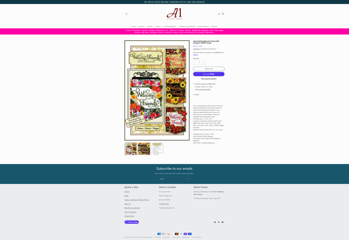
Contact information (196, 237)
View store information (203, 89)
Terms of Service (130, 212)
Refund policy (157, 237)
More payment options (208, 78)
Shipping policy (186, 237)
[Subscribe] (189, 179)
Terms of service (176, 237)
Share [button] (197, 94)
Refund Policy (129, 216)
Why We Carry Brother (132, 208)
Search (127, 191)
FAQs (126, 196)
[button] (127, 14)
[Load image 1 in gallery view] (131, 149)
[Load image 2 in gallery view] (144, 149)
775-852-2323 (164, 204)
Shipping (196, 49)
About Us (128, 204)
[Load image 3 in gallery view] (157, 149)
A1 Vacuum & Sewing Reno (135, 237)
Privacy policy (166, 237)
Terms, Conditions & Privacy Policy (137, 200)
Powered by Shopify (147, 237)
